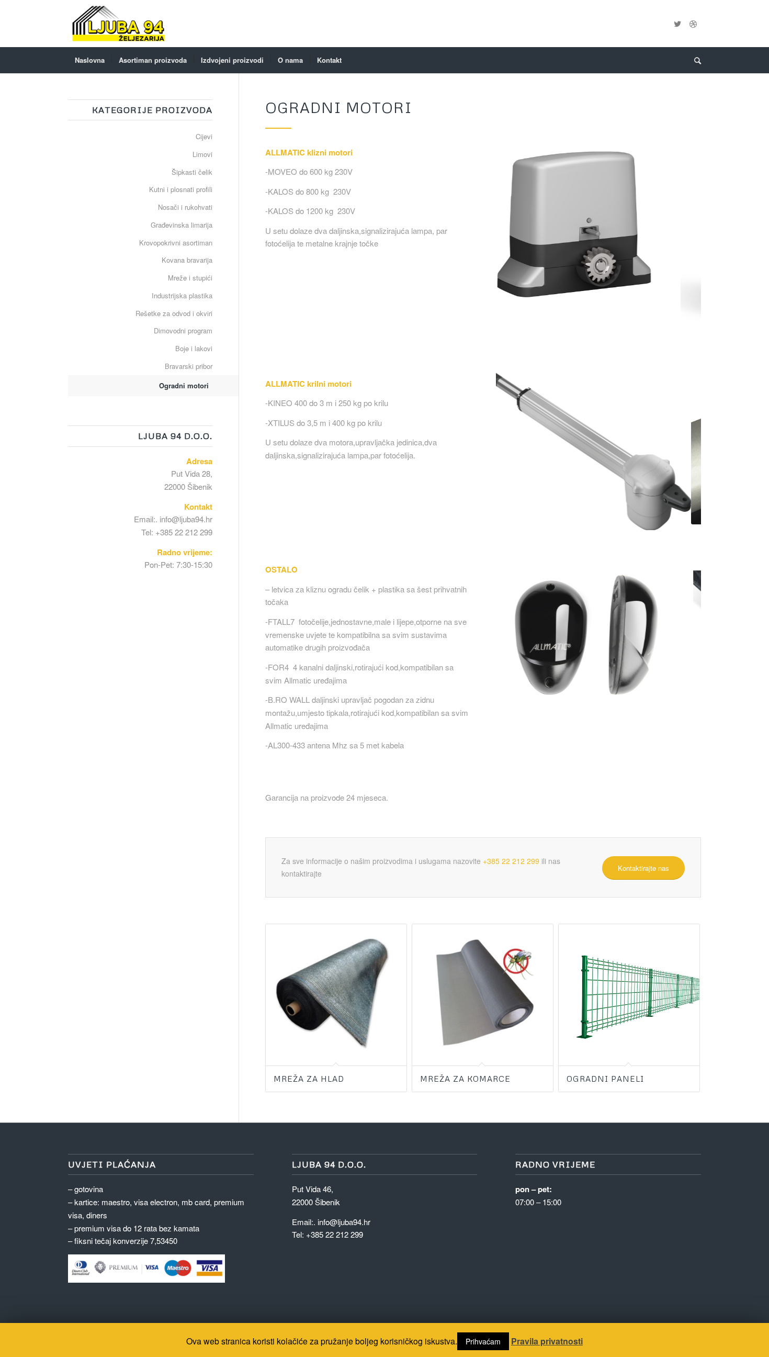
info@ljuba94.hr (186, 518)
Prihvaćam (483, 1341)
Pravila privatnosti (547, 1341)
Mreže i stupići (190, 278)
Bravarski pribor (188, 366)
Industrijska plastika (182, 295)
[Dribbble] (693, 23)
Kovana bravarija (187, 260)
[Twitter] (677, 23)
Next (677, 241)
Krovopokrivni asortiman (175, 243)
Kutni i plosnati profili (180, 189)
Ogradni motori (184, 385)
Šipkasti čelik (192, 172)
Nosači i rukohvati (185, 207)
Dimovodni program (183, 330)
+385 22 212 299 (511, 858)
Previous (519, 241)
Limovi (202, 154)
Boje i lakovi (193, 348)
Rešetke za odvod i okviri (173, 313)
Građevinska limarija (181, 225)
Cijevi (204, 136)
